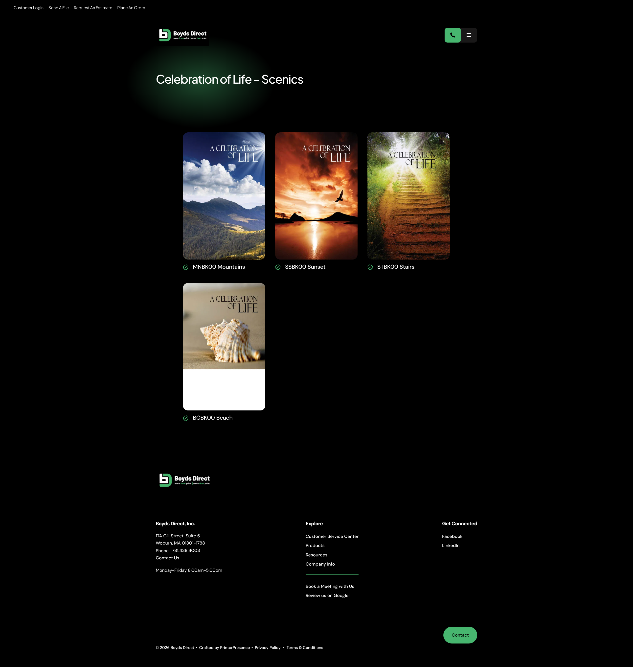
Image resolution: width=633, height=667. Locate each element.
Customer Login (29, 7)
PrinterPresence (235, 647)
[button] (469, 35)
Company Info (320, 564)
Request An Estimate (93, 7)
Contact (460, 635)
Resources (316, 555)
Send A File (58, 7)
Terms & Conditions (305, 647)
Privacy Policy (268, 647)
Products (315, 545)
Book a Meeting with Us (330, 586)
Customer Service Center (332, 536)
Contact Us (167, 558)
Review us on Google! (328, 595)
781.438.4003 (186, 550)
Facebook (452, 536)
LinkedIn (450, 545)
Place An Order (131, 7)
